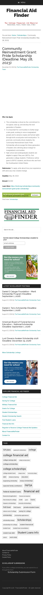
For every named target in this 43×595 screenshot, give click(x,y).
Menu (23, 2)
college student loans (9, 473)
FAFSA (28, 485)
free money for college (9, 499)
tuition (5, 537)
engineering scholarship (10, 481)
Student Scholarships (9, 412)
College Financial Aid (9, 397)
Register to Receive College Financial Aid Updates (19, 428)
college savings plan (9, 460)
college (32, 449)
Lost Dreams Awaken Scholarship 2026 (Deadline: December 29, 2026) (20, 339)
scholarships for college (10, 524)
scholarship (7, 515)
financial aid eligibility (24, 496)
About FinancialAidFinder (11, 431)
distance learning (14, 477)
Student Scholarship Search (11, 416)
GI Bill (20, 499)
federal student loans (12, 492)
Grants (33, 500)
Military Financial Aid (9, 405)
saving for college (25, 511)
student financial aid (26, 524)
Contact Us (6, 435)
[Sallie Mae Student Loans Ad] (20, 279)
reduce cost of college (9, 511)
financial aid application (9, 496)
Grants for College (8, 408)
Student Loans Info (28, 532)
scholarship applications (22, 515)
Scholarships (14, 199)
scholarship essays (8, 520)
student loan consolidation (20, 528)
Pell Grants (17, 507)
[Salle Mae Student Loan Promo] (21, 197)
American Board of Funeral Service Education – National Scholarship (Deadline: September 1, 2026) (18, 324)
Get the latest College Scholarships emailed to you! (20, 239)
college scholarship (10, 464)
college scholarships (14, 468)
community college (32, 473)
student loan (6, 528)
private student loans (31, 507)
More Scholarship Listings (11, 352)
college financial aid (15, 455)
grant (26, 499)
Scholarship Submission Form (21, 572)
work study (13, 537)
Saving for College (8, 401)
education (25, 477)
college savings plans (24, 460)
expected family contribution (12, 486)
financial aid (31, 491)
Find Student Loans (9, 420)
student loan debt (9, 533)
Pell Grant (7, 507)
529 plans (7, 450)
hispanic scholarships (9, 503)
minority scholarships (25, 503)
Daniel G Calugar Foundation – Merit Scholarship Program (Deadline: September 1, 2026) (19, 293)
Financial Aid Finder (21, 13)
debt (4, 477)
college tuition (21, 473)
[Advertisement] (21, 94)
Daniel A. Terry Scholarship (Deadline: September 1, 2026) (19, 309)
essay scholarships (26, 481)
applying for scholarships (20, 450)
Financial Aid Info (8, 424)
